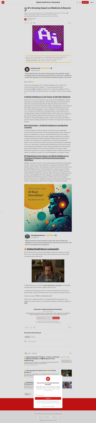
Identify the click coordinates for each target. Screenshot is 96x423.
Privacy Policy (57, 402)
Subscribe (48, 398)
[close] (60, 377)
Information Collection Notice (47, 402)
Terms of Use (54, 401)
